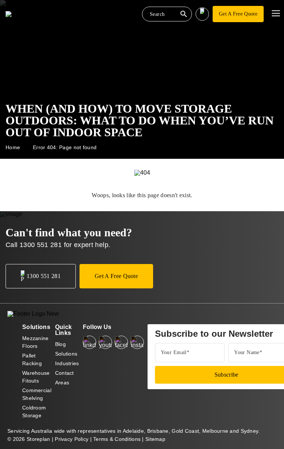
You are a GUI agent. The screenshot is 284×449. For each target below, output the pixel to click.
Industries (67, 363)
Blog (60, 344)
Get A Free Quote (238, 14)
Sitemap (155, 439)
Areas (62, 382)
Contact (64, 373)
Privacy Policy (71, 439)
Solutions (66, 354)
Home (13, 147)
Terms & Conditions (117, 439)
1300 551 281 (41, 245)
